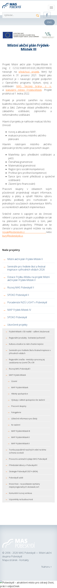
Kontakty (24, 560)
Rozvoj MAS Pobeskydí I (19, 368)
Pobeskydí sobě (16, 477)
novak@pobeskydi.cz (24, 232)
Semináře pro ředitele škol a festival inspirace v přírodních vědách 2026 (26, 268)
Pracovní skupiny (18, 406)
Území (14, 381)
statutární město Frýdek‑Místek (24, 90)
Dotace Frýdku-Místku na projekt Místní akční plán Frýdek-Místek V (28, 278)
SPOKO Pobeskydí (17, 317)
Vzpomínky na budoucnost (21, 499)
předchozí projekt (29, 71)
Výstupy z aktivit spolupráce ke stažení (28, 399)
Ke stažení (15, 424)
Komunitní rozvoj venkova (20, 493)
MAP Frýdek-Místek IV (19, 309)
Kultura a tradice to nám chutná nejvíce (26, 344)
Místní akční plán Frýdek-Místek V (25, 259)
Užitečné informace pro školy (24, 418)
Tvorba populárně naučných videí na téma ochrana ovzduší (27, 451)
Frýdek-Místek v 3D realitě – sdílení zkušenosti (29, 331)
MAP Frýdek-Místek (17, 375)
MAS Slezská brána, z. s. (33, 86)
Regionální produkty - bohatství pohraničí (27, 337)
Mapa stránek (10, 560)
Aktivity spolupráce (19, 393)
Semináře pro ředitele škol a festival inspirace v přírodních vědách (30, 352)
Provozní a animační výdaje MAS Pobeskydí (28, 459)
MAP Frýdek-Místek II (20, 437)
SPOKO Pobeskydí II (18, 295)
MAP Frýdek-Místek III (20, 431)
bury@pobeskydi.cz (12, 235)
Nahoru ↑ (46, 566)
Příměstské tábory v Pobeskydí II (23, 465)
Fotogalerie (16, 412)
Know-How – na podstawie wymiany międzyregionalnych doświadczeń (24, 485)
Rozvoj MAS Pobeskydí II (20, 287)
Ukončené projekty (17, 324)
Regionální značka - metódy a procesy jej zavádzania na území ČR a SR (27, 361)
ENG (49, 22)
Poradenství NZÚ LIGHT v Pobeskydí (27, 302)
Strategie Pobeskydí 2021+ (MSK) (23, 471)
